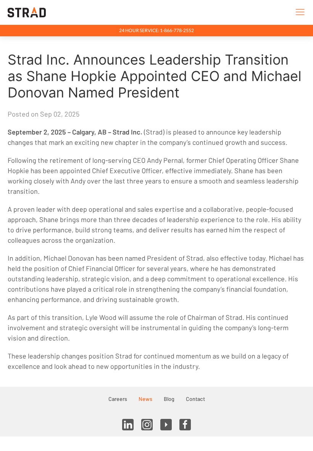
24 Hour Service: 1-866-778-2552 (156, 30)
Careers (117, 399)
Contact (195, 399)
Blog (169, 399)
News (145, 399)
